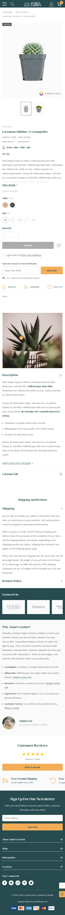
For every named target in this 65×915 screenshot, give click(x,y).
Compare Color (52, 93)
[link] (26, 108)
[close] (41, 902)
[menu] (4, 4)
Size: (6, 213)
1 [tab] (30, 362)
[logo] (32, 4)
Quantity (6, 228)
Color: (7, 198)
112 (7, 277)
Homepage (7, 11)
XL (33, 219)
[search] (12, 4)
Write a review (32, 767)
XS (5, 219)
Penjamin (6, 127)
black (12, 205)
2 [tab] (34, 362)
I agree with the (12, 255)
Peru (5, 205)
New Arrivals (22, 11)
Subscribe (33, 826)
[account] (51, 4)
